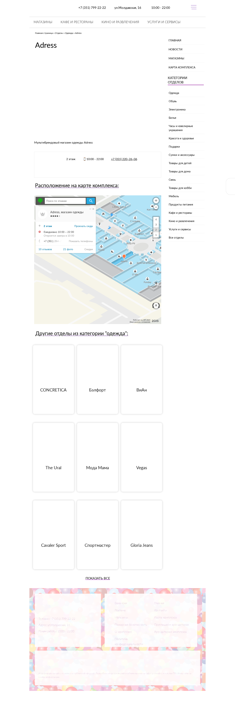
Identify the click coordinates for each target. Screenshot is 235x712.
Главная (175, 40)
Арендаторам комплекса (170, 631)
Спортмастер (98, 545)
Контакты (160, 610)
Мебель (174, 196)
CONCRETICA (53, 390)
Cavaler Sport (53, 545)
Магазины (43, 22)
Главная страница (44, 33)
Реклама (120, 610)
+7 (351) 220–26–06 (124, 159)
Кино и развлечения (120, 22)
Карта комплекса (182, 67)
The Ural (53, 468)
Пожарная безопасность (131, 624)
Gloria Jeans (142, 545)
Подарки (174, 146)
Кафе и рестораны (77, 22)
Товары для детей (180, 163)
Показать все (98, 578)
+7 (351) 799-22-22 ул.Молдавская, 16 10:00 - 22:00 (124, 7)
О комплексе (123, 631)
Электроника (177, 109)
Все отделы (176, 237)
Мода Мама (97, 468)
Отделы (59, 33)
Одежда (69, 33)
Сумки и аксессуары (182, 155)
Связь (172, 179)
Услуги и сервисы (163, 22)
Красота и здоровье (181, 138)
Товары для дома (179, 171)
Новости (175, 49)
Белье (172, 118)
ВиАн (141, 390)
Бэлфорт (97, 390)
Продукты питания (181, 204)
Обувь (173, 101)
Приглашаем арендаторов (171, 624)
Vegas (141, 468)
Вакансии (121, 603)
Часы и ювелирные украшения (181, 128)
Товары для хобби (180, 188)
